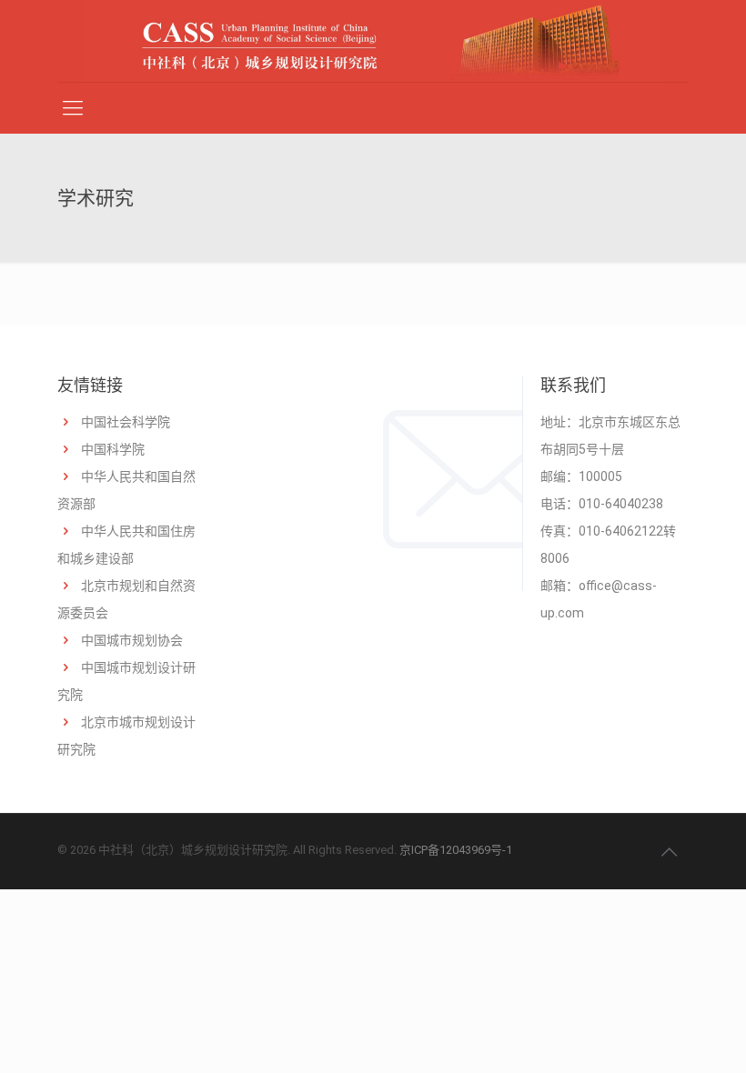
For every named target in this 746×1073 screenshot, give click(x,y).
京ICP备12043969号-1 (455, 850)
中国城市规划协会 (132, 640)
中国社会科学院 (125, 422)
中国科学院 (113, 449)
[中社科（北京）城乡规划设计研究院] (373, 41)
